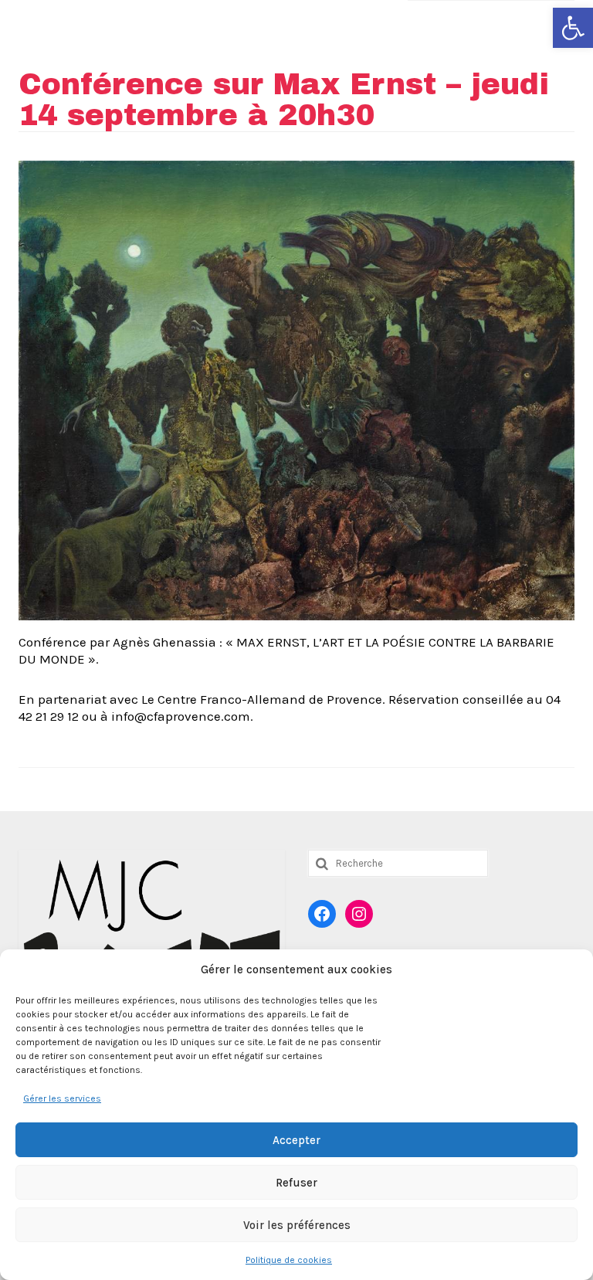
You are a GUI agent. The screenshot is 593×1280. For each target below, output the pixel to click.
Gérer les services (62, 1098)
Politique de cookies (289, 1260)
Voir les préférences (297, 1225)
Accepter (296, 1140)
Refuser (296, 1183)
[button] (573, 28)
